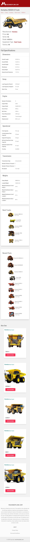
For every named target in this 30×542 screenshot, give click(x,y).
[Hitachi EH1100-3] (11, 302)
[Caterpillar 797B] (11, 234)
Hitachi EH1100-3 (18, 301)
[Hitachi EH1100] (11, 308)
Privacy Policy (15, 530)
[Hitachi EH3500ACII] (10, 265)
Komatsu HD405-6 (18, 271)
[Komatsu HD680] (11, 226)
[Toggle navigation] (28, 3)
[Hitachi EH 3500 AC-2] (10, 258)
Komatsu (14, 32)
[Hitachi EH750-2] (11, 284)
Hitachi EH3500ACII (18, 265)
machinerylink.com (19, 539)
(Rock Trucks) (11, 329)
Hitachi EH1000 (18, 295)
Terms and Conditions (15, 533)
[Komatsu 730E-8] (11, 240)
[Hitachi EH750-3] (11, 290)
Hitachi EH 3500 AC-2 (18, 258)
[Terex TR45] (12, 278)
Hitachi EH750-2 (18, 283)
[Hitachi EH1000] (11, 296)
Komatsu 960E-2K (18, 214)
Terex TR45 (18, 277)
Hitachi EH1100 (18, 307)
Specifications (10, 355)
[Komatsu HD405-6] (10, 271)
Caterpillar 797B (18, 233)
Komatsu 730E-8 (18, 240)
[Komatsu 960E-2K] (11, 214)
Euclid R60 (18, 220)
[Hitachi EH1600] (11, 314)
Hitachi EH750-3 (18, 289)
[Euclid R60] (12, 221)
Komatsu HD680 (18, 226)
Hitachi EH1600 (18, 313)
